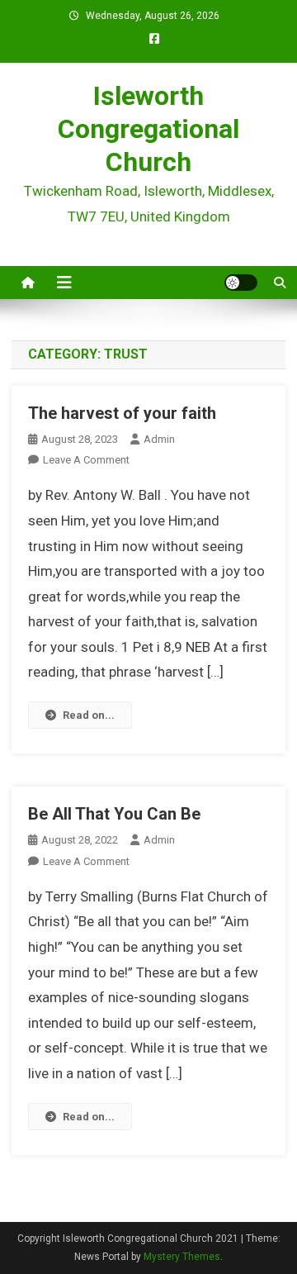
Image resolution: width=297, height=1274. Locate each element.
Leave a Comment (86, 460)
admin (159, 439)
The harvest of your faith (122, 413)
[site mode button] (240, 282)
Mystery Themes (182, 1256)
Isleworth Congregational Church (148, 129)
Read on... (89, 715)
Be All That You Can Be (114, 814)
